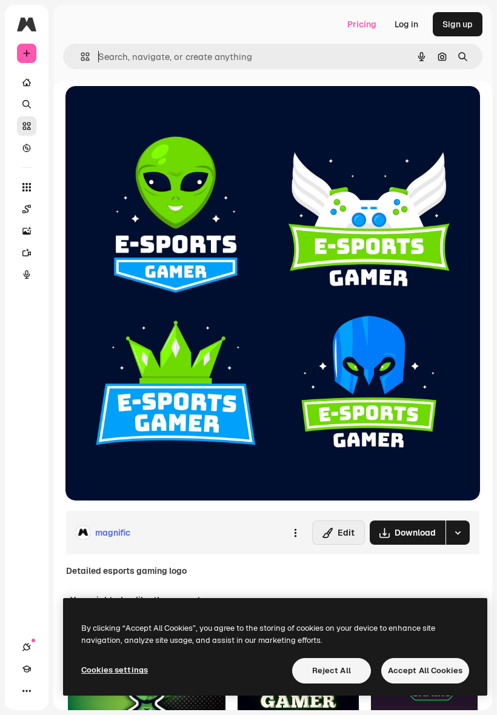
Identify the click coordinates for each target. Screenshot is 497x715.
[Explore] (26, 148)
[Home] (26, 82)
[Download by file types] (457, 532)
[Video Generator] (26, 252)
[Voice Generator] (26, 274)
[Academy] (26, 669)
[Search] (26, 104)
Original (143, 109)
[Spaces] (26, 209)
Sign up (457, 24)
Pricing (361, 24)
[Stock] (26, 126)
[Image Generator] (26, 231)
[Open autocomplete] (80, 56)
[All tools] (26, 187)
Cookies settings (114, 670)
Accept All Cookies (425, 670)
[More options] (295, 532)
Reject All (331, 670)
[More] (26, 690)
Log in (406, 24)
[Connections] (26, 647)
